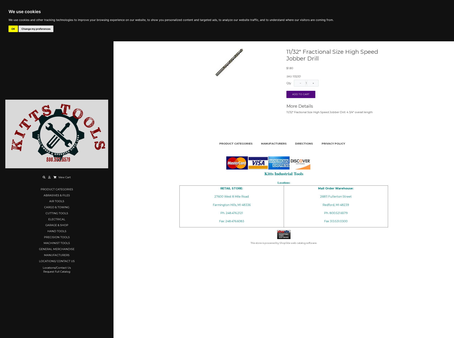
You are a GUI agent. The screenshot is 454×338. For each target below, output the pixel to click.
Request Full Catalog (56, 271)
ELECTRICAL (56, 219)
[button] (49, 177)
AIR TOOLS (56, 201)
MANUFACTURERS (57, 255)
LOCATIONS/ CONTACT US (57, 261)
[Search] (44, 177)
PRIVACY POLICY (333, 143)
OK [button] (13, 28)
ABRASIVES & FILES (57, 195)
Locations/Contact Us (57, 267)
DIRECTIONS (304, 143)
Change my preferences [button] (36, 28)
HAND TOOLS (56, 231)
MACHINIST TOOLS (57, 243)
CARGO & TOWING (56, 207)
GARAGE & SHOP (56, 225)
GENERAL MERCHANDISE (56, 249)
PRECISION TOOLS (57, 237)
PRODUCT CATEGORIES (57, 189)
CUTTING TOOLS (57, 213)
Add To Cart (300, 94)
